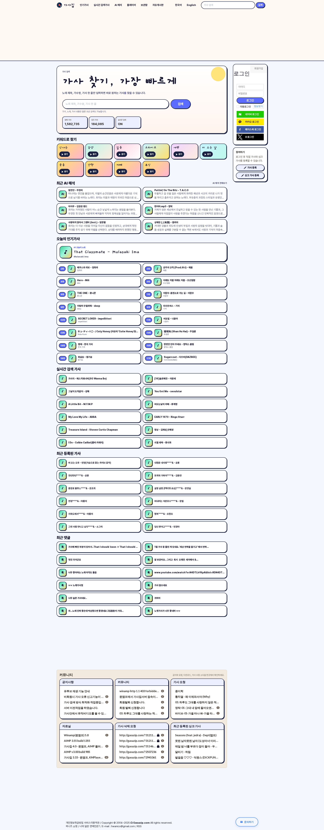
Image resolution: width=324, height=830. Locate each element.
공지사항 (68, 682)
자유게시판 (158, 5)
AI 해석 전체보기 (220, 183)
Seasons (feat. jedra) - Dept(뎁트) (196, 735)
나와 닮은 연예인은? (90, 826)
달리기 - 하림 (183, 751)
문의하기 (249, 821)
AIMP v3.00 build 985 (77, 751)
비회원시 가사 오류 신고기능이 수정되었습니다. (84, 696)
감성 (90, 147)
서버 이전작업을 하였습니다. (81, 707)
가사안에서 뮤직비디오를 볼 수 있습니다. (86, 713)
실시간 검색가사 (102, 5)
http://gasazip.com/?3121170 (137, 735)
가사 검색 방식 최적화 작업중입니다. (84, 702)
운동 (62, 165)
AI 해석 (118, 5)
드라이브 (150, 147)
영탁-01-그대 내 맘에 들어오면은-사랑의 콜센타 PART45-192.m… (195, 707)
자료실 (66, 726)
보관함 (144, 5)
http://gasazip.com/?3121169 (137, 740)
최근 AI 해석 (66, 183)
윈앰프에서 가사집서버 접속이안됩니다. (139, 696)
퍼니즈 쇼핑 (71, 826)
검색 (260, 5)
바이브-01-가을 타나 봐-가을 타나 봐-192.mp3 (195, 713)
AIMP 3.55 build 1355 (77, 740)
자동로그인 (245, 106)
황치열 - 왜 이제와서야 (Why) (192, 696)
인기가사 (84, 5)
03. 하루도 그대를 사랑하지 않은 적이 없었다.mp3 (197, 702)
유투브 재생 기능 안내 (77, 691)
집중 (119, 147)
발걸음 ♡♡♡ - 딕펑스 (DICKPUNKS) (197, 757)
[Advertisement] (162, 35)
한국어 (178, 5)
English (191, 5)
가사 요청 (179, 682)
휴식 (148, 165)
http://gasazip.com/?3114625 (137, 746)
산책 (90, 165)
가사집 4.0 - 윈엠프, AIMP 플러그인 (84, 746)
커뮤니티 (123, 682)
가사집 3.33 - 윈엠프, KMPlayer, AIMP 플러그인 (83, 757)
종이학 (179, 691)
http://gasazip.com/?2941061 (137, 757)
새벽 (176, 147)
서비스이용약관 (91, 822)
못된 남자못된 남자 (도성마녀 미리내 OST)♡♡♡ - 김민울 (197, 740)
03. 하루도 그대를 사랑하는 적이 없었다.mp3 (139, 713)
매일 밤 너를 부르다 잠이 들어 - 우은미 (197, 746)
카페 (119, 165)
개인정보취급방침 (74, 822)
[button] (250, 168)
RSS (139, 826)
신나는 (63, 147)
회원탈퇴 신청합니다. (132, 702)
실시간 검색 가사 (69, 369)
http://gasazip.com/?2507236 (137, 751)
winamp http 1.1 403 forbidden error (139, 691)
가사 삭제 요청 (127, 726)
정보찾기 (258, 106)
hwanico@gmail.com (123, 826)
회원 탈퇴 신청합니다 (132, 707)
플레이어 (131, 5)
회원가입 (258, 68)
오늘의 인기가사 (68, 239)
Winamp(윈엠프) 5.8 (76, 735)
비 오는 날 (209, 147)
